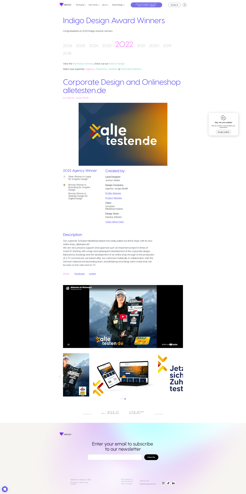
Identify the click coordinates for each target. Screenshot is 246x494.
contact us (82, 479)
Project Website (113, 198)
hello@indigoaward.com (148, 484)
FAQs (89, 479)
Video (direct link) (114, 221)
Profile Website (113, 193)
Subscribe (151, 457)
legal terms (74, 479)
